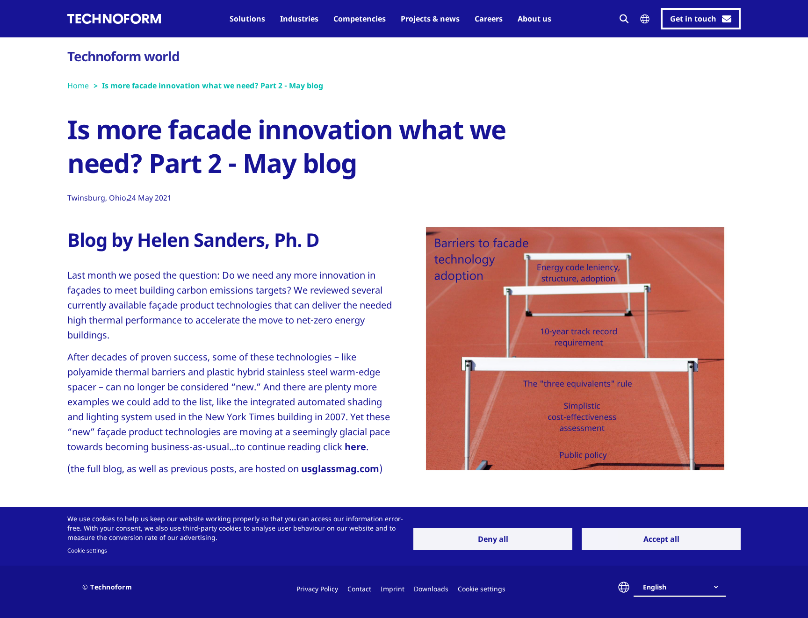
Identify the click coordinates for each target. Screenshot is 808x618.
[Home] (114, 19)
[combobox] (683, 587)
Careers (489, 19)
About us (534, 19)
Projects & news (430, 19)
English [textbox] (654, 586)
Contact (359, 588)
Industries (299, 19)
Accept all (661, 539)
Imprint (392, 588)
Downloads (431, 588)
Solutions (247, 19)
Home (78, 85)
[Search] (624, 18)
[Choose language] (644, 19)
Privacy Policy (317, 588)
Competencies (359, 19)
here (355, 446)
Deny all (493, 539)
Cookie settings (87, 550)
